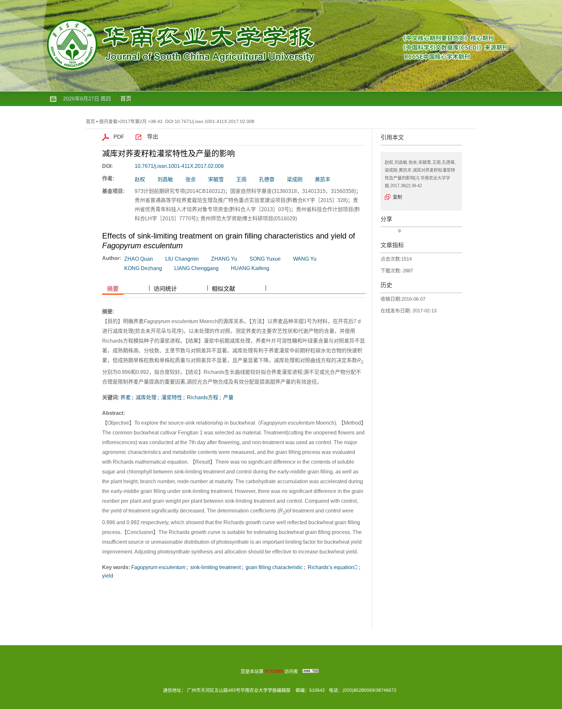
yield (107, 576)
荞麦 (125, 397)
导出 (152, 137)
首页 (125, 99)
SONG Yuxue (265, 259)
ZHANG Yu (224, 259)
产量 (228, 397)
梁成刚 (294, 179)
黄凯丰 (322, 179)
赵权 (140, 179)
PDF (119, 137)
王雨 (241, 179)
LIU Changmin (182, 259)
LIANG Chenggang (196, 268)
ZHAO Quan (138, 259)
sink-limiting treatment (215, 567)
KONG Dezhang (143, 268)
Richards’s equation (332, 567)
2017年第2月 (133, 121)
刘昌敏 (165, 179)
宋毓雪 (216, 179)
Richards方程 (202, 397)
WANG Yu (304, 259)
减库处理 (145, 397)
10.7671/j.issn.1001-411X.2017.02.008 (179, 166)
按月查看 (108, 121)
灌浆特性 (171, 397)
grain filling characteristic (273, 567)
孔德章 (266, 179)
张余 (190, 179)
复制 (397, 196)
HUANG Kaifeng (250, 268)
